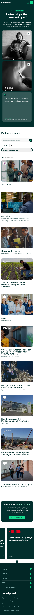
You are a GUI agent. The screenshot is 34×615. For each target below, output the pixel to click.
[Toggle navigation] (31, 2)
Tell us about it (16, 517)
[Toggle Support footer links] (31, 578)
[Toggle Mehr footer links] (31, 583)
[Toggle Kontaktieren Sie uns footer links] (31, 587)
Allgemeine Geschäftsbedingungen (10, 598)
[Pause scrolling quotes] (17, 561)
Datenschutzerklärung (7, 601)
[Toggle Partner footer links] (31, 574)
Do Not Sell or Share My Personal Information (13, 606)
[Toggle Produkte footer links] (31, 569)
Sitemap (4, 603)
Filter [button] (6, 145)
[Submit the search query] (30, 140)
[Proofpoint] (6, 2)
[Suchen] (28, 2)
